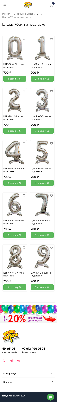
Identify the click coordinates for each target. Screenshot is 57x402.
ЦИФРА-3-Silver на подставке (41, 118)
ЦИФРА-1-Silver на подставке (41, 65)
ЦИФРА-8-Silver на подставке (13, 274)
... (38, 13)
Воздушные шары (23, 13)
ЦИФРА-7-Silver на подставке (41, 222)
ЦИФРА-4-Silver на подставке (13, 170)
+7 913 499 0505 (33, 349)
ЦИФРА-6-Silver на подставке (13, 222)
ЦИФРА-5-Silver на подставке (41, 170)
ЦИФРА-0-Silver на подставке (13, 65)
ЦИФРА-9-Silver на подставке (41, 274)
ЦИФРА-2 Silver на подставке (13, 118)
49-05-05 (8, 349)
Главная (6, 13)
